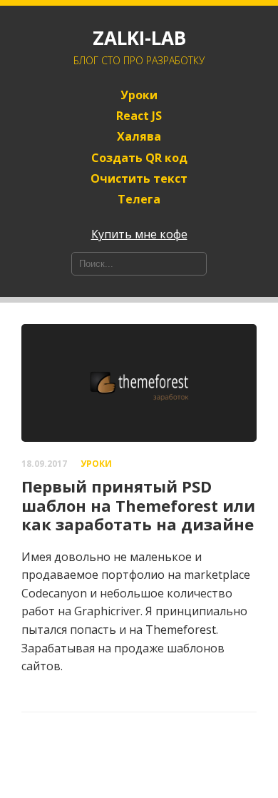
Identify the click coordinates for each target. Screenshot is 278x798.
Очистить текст (139, 179)
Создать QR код (139, 158)
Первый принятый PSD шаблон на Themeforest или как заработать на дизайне (138, 505)
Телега (139, 199)
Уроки (139, 95)
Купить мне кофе (139, 234)
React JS (139, 116)
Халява (139, 136)
